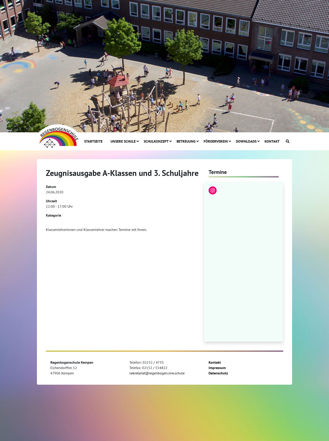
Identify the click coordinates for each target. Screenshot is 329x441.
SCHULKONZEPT (156, 141)
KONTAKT (272, 141)
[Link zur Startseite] (58, 135)
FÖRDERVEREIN (216, 141)
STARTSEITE (93, 141)
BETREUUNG (186, 141)
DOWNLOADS (246, 141)
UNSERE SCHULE (123, 141)
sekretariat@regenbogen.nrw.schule (157, 373)
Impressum (217, 367)
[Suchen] (288, 141)
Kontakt (215, 362)
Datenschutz (218, 373)
